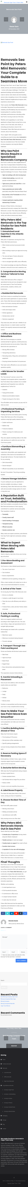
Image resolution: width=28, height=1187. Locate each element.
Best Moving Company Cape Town (9, 996)
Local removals (7, 1072)
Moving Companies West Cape (8, 999)
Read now (14, 1045)
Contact (4, 1128)
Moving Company (5, 1001)
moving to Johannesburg (9, 1094)
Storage (4, 1120)
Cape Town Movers (5, 1005)
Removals (5, 1068)
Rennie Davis (14, 26)
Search (2, 980)
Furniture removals (7, 1063)
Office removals (7, 1076)
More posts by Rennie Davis (16, 923)
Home (4, 1059)
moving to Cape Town (9, 1089)
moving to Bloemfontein (9, 1111)
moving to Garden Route (9, 1107)
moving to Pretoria (8, 1102)
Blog (4, 1124)
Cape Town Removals (9, 1081)
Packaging (5, 1115)
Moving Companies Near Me (8, 1003)
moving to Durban (8, 1098)
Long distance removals (8, 1085)
